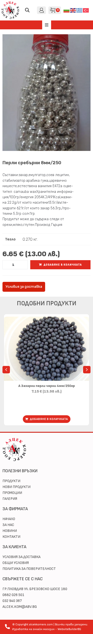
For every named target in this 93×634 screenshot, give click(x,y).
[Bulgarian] (66, 10)
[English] (73, 10)
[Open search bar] (27, 10)
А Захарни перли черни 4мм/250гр (46, 386)
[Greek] (79, 10)
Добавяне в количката (63, 264)
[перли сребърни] (46, 92)
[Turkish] (86, 10)
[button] (46, 24)
